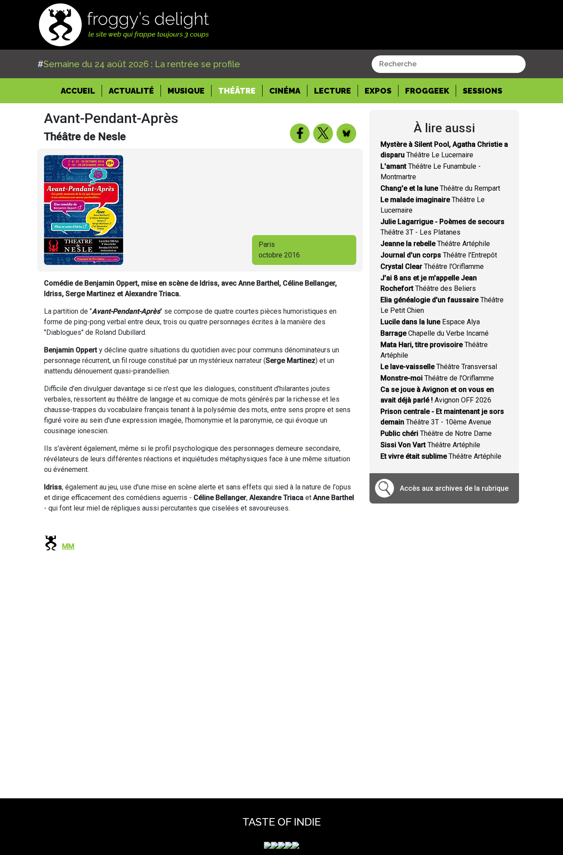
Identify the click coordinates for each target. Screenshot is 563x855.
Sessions (482, 90)
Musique (186, 90)
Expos (378, 90)
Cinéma (284, 90)
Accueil (81, 90)
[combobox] (448, 64)
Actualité (131, 90)
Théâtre (237, 90)
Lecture (332, 90)
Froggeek (427, 90)
